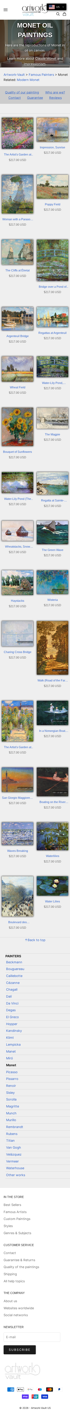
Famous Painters (41, 75)
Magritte (12, 1106)
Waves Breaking (17, 850)
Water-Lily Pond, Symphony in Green (52, 383)
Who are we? (55, 92)
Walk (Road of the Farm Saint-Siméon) (52, 681)
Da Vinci (12, 1003)
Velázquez (14, 1154)
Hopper (11, 1024)
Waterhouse (15, 1168)
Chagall (11, 989)
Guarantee (35, 98)
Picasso (12, 1072)
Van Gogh (13, 1147)
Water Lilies (52, 901)
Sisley (10, 1092)
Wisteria (52, 599)
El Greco (12, 1017)
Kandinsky (14, 1031)
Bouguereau (15, 969)
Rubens (11, 1134)
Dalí (9, 996)
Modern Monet (28, 80)
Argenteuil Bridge (17, 336)
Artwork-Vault (14, 75)
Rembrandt (14, 1127)
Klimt (10, 1037)
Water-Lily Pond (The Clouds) (17, 499)
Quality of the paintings (21, 1267)
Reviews (55, 98)
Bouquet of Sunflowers (17, 451)
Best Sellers (12, 1205)
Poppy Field (52, 204)
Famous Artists (15, 1212)
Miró (9, 1058)
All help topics (14, 1281)
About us (10, 1301)
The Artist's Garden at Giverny (17, 155)
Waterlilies (52, 856)
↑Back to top (35, 940)
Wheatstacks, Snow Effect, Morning (17, 547)
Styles (8, 1226)
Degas (11, 1010)
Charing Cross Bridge (17, 652)
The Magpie (52, 434)
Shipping (10, 1274)
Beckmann (14, 962)
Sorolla (11, 1099)
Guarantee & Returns (19, 1260)
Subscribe (20, 1350)
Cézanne (13, 983)
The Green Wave (52, 549)
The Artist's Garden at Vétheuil (17, 748)
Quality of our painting (22, 92)
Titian (10, 1140)
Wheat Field (17, 387)
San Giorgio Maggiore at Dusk (17, 798)
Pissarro (12, 1079)
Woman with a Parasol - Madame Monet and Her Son (17, 220)
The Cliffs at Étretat (17, 270)
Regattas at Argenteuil (52, 332)
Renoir (11, 1086)
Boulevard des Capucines (17, 923)
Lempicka (13, 1044)
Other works (15, 1175)
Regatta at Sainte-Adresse (52, 501)
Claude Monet (45, 58)
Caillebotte (14, 976)
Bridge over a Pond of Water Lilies (52, 287)
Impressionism (35, 64)
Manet (11, 1051)
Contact (14, 98)
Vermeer (12, 1161)
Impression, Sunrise (52, 147)
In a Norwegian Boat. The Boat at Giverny (52, 731)
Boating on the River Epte (52, 803)
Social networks (16, 1315)
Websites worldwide (19, 1308)
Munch (11, 1113)
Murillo (11, 1120)
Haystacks (17, 600)
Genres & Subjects (17, 1233)
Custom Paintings (17, 1219)
